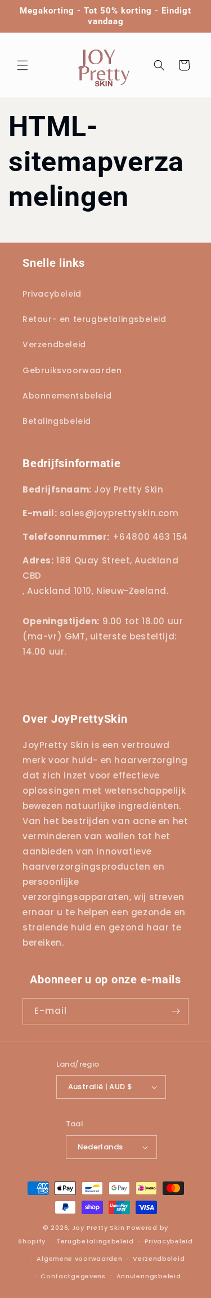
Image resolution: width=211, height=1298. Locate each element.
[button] (22, 65)
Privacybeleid (169, 1241)
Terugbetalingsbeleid (95, 1241)
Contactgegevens (73, 1276)
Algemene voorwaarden (79, 1258)
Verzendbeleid (159, 1258)
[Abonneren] (175, 1011)
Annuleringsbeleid (148, 1276)
